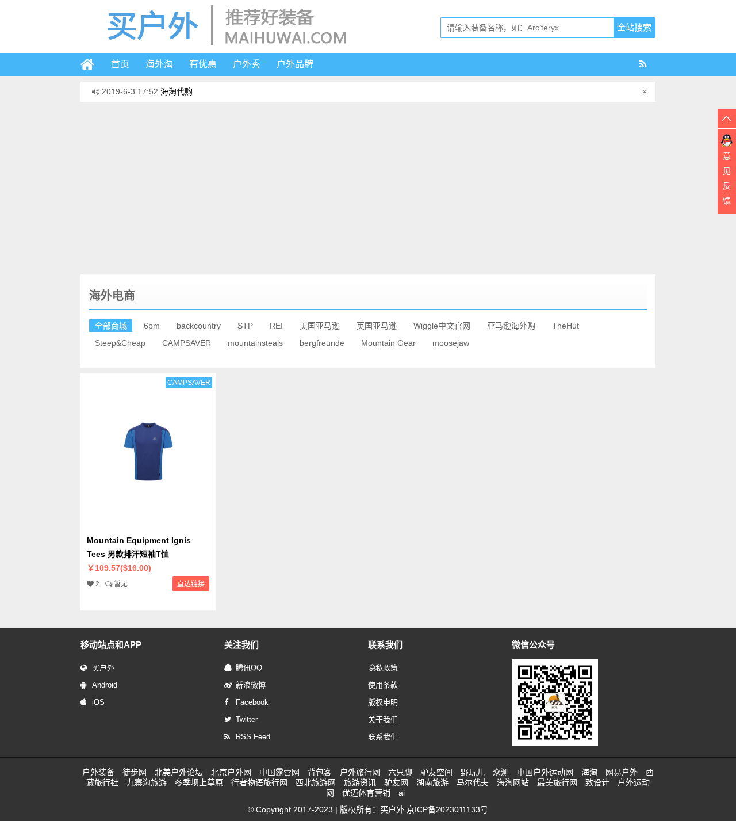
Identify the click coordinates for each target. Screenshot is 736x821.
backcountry (199, 325)
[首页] (91, 64)
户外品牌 (295, 64)
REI (276, 325)
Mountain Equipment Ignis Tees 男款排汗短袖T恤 (139, 554)
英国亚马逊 (376, 325)
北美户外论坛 (179, 772)
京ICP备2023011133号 (447, 809)
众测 (501, 772)
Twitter (247, 719)
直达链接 (191, 584)
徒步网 (134, 772)
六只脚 (400, 772)
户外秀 (246, 64)
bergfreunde (322, 343)
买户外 (103, 667)
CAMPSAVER (186, 343)
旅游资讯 (360, 782)
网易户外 (621, 772)
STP (245, 325)
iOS (98, 702)
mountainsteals (255, 343)
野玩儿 (473, 772)
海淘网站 (513, 782)
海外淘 (159, 64)
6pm (152, 325)
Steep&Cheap (120, 343)
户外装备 (98, 772)
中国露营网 (279, 772)
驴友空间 (436, 772)
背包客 (320, 772)
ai (401, 792)
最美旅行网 (557, 782)
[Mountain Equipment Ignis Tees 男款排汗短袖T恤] (148, 521)
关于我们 (383, 719)
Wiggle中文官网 (441, 325)
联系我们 (383, 736)
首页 (120, 64)
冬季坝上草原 (199, 782)
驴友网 (396, 782)
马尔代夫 (473, 782)
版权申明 (383, 702)
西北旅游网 (316, 782)
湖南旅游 (432, 782)
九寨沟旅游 (146, 782)
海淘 (589, 772)
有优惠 (203, 64)
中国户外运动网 (545, 772)
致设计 (597, 782)
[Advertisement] (368, 188)
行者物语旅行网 (259, 782)
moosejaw (450, 343)
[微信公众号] (555, 743)
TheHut (565, 325)
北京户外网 (231, 772)
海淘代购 (176, 85)
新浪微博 (251, 685)
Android (104, 685)
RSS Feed (253, 736)
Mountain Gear (388, 343)
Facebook (252, 702)
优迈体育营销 (366, 792)
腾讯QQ (249, 667)
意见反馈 (727, 178)
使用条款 (383, 685)
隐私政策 (383, 667)
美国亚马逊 (320, 325)
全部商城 (111, 325)
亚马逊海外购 (511, 325)
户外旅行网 (360, 772)
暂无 (121, 584)
